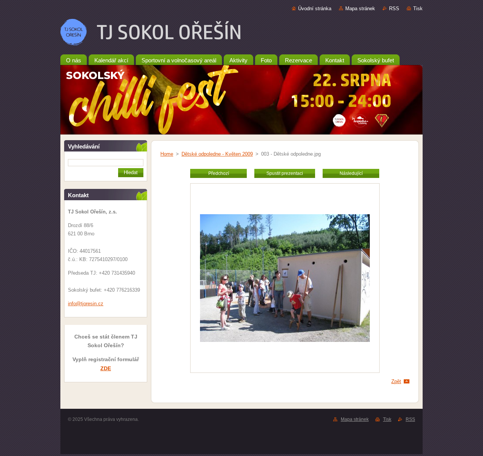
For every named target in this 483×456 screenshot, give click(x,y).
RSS (394, 8)
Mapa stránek (360, 8)
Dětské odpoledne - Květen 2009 (217, 154)
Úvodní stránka (314, 8)
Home (166, 154)
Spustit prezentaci (284, 173)
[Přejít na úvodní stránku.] (241, 33)
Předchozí (218, 173)
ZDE (105, 368)
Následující (351, 173)
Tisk (418, 8)
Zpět (396, 381)
